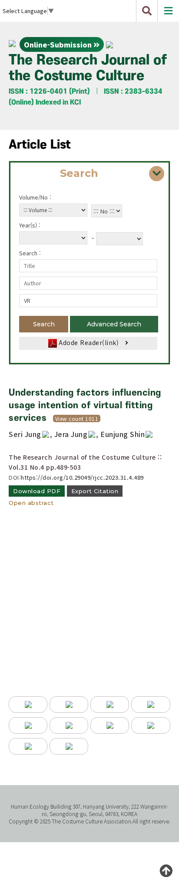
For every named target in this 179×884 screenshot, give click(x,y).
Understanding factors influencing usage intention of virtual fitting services (85, 405)
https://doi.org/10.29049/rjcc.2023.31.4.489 (82, 477)
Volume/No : (35, 197)
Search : (30, 253)
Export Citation (95, 491)
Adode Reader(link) (89, 342)
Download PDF (36, 491)
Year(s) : (29, 225)
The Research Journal (88, 68)
